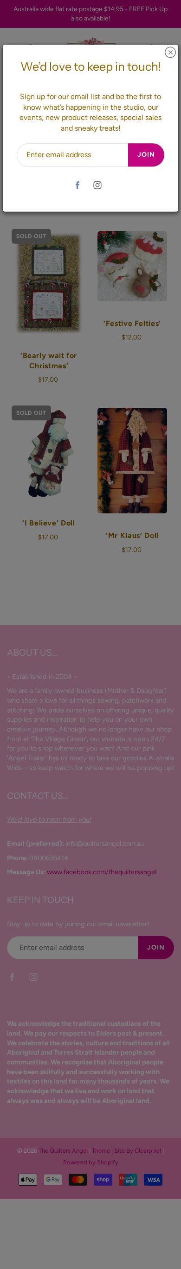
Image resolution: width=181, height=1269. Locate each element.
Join (146, 155)
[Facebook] (77, 185)
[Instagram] (97, 185)
